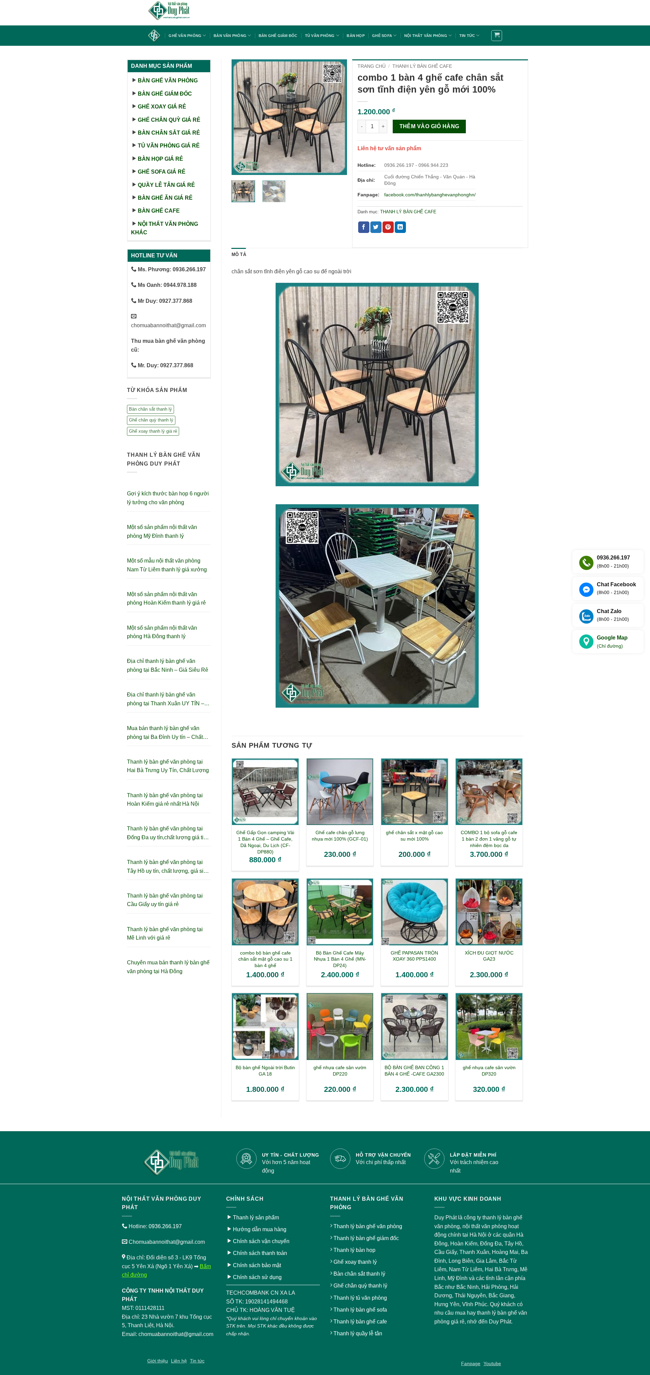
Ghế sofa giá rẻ (162, 172)
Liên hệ (179, 1360)
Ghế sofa (382, 36)
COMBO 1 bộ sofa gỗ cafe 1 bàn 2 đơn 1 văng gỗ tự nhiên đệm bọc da (489, 839)
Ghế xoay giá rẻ (162, 107)
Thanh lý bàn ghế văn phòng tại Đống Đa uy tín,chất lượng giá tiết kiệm (167, 834)
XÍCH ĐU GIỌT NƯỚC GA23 (489, 956)
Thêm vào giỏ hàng (429, 126)
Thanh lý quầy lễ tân (357, 1333)
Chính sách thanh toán (260, 1253)
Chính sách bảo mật (257, 1265)
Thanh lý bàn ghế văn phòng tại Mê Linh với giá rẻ (165, 933)
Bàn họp (356, 36)
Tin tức (467, 36)
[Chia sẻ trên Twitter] (376, 227)
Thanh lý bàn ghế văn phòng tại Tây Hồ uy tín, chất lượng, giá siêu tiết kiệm (168, 867)
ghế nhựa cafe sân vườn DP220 (339, 1071)
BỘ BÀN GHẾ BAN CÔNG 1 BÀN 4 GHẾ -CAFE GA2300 (414, 1071)
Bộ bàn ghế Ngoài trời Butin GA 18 (265, 1071)
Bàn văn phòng (230, 36)
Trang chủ (372, 66)
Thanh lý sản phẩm (256, 1217)
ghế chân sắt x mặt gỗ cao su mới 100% (414, 836)
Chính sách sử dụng (257, 1277)
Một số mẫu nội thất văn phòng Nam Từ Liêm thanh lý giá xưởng (167, 565)
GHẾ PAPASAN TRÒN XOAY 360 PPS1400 (414, 956)
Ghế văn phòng (185, 36)
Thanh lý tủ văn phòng (360, 1298)
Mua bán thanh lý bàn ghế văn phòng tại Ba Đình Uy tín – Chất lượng (165, 733)
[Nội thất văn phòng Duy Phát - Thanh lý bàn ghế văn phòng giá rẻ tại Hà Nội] (181, 12)
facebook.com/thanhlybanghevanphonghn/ (430, 194)
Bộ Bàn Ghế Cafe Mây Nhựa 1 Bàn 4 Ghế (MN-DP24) (340, 959)
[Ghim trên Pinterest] (388, 227)
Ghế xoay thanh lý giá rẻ (153, 431)
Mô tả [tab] (239, 254)
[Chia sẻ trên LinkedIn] (400, 227)
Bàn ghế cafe (159, 211)
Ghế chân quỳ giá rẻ (169, 120)
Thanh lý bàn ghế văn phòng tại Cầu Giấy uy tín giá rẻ (165, 900)
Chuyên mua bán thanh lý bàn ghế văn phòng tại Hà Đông (168, 967)
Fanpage (470, 1363)
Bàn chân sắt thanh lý (150, 409)
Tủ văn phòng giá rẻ (169, 146)
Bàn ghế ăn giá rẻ (165, 198)
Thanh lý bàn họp (354, 1250)
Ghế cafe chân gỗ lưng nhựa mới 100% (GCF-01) (340, 836)
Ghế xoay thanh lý (355, 1262)
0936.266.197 (165, 1226)
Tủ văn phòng (320, 36)
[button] (496, 35)
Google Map (612, 642)
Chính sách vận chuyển (261, 1241)
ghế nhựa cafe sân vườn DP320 (489, 1071)
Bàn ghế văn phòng (168, 80)
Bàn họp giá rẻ (160, 159)
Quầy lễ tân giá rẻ (166, 185)
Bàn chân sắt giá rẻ (169, 133)
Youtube (492, 1363)
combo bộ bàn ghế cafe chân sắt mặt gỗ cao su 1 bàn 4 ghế (265, 959)
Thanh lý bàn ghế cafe (360, 1321)
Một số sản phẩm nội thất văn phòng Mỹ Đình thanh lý (162, 531)
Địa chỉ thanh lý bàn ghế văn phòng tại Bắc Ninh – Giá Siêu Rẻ (167, 665)
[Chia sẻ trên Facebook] (363, 227)
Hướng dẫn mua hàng (259, 1229)
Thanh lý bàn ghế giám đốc (366, 1238)
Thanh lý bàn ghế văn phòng (367, 1226)
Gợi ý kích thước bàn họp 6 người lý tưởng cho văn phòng (168, 498)
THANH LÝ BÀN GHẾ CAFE (422, 66)
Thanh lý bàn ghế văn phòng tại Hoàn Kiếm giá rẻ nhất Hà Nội (165, 799)
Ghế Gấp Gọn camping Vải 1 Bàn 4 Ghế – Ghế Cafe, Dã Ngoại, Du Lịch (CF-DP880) (265, 842)
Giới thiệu (157, 1360)
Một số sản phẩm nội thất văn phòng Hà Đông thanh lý (162, 632)
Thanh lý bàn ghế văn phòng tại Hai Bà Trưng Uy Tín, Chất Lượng (168, 766)
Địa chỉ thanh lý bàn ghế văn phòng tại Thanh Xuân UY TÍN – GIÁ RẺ (165, 700)
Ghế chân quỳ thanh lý (151, 420)
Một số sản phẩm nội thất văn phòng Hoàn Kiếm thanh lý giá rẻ (166, 598)
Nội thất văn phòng (425, 36)
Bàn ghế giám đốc (278, 36)
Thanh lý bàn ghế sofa (360, 1310)
